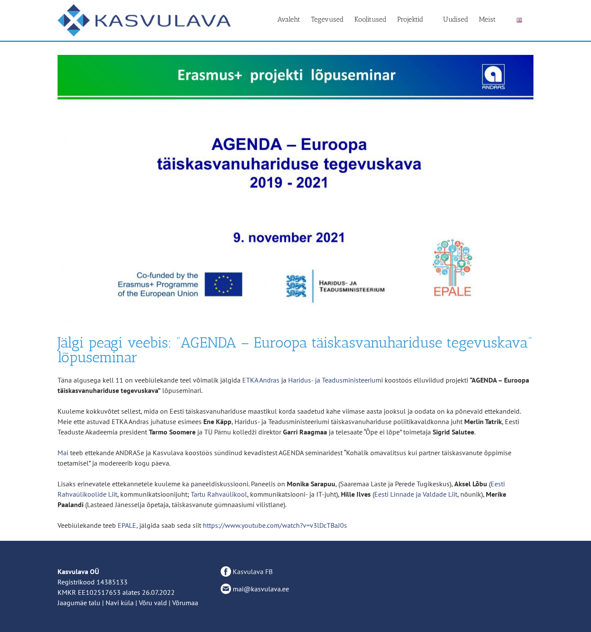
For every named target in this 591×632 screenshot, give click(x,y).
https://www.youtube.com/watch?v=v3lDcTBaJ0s (275, 525)
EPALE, (128, 525)
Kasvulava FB (252, 571)
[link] (260, 380)
